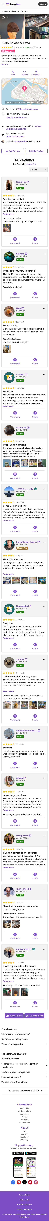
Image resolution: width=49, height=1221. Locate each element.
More (3, 64)
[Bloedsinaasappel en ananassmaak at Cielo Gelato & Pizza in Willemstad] (7, 228)
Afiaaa (19, 778)
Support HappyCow (24, 1209)
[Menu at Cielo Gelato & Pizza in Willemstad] (33, 580)
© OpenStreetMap (27, 102)
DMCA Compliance (24, 1205)
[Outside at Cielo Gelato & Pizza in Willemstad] (7, 924)
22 (6, 17)
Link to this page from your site (15, 1072)
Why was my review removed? (15, 1034)
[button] (24, 89)
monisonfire (21, 141)
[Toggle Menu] (2, 4)
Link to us (24, 1137)
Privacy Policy (24, 1195)
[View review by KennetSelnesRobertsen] (9, 545)
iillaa (18, 308)
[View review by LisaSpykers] (9, 839)
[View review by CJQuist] (9, 377)
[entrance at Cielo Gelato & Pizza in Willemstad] (24, 992)
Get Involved (24, 1122)
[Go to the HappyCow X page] (24, 1182)
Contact (24, 1134)
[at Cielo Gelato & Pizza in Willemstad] (7, 580)
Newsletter (24, 1120)
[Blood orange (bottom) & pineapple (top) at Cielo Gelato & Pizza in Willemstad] (7, 463)
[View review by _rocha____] (9, 492)
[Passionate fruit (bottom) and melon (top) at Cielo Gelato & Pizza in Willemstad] (16, 463)
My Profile (24, 1108)
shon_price (22, 889)
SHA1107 (20, 659)
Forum (24, 1117)
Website (24, 75)
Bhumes (20, 253)
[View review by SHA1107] (9, 662)
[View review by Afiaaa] (9, 781)
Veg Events (24, 1114)
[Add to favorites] (46, 17)
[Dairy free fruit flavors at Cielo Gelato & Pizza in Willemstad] (24, 705)
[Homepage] (13, 4)
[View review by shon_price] (9, 892)
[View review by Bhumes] (9, 257)
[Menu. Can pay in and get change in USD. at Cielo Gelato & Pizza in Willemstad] (24, 463)
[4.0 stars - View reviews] (6, 47)
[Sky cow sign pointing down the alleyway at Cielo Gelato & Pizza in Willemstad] (42, 705)
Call (13, 75)
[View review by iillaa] (9, 311)
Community (24, 1104)
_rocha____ (23, 488)
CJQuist (20, 374)
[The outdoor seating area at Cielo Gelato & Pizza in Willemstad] (33, 705)
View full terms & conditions (14, 1082)
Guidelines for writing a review (15, 1039)
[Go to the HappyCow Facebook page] (13, 1182)
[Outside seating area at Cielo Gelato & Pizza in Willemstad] (42, 463)
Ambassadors (24, 1111)
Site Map (24, 1140)
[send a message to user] (28, 182)
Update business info (16, 128)
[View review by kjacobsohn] (9, 609)
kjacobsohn (22, 606)
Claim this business (15, 136)
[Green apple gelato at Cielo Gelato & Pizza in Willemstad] (7, 705)
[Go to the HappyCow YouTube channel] (19, 1182)
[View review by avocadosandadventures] (9, 733)
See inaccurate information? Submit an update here (19, 1065)
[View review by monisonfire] (9, 952)
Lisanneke (21, 182)
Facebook (36, 75)
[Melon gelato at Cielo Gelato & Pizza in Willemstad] (16, 705)
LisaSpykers (22, 835)
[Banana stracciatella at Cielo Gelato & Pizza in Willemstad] (7, 349)
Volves (38, 126)
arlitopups (21, 427)
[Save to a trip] (41, 17)
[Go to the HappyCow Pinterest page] (30, 1182)
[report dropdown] (44, 182)
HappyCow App (24, 1145)
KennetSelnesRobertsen (26, 542)
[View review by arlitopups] (9, 430)
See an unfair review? (11, 1077)
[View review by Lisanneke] (9, 185)
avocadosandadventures (26, 730)
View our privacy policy (12, 1044)
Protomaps (16, 102)
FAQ (24, 1131)
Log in (43, 4)
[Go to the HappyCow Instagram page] (36, 1182)
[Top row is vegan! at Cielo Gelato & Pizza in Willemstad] (16, 924)
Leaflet (8, 102)
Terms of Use (24, 1200)
